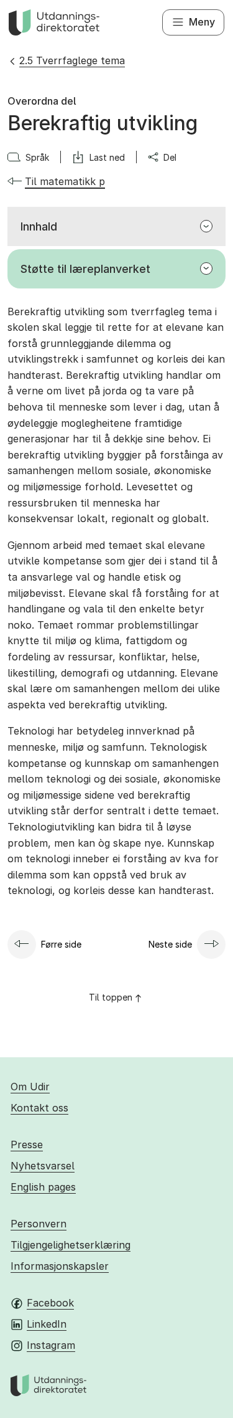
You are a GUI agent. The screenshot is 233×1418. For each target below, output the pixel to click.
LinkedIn (46, 1324)
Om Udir (30, 1086)
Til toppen (110, 997)
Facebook (50, 1303)
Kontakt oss (39, 1108)
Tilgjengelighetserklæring (70, 1245)
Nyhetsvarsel (43, 1165)
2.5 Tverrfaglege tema (72, 60)
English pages (43, 1187)
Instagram (51, 1345)
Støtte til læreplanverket (85, 268)
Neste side (170, 944)
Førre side (61, 944)
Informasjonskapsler (60, 1266)
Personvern (38, 1223)
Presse (27, 1144)
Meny (202, 22)
